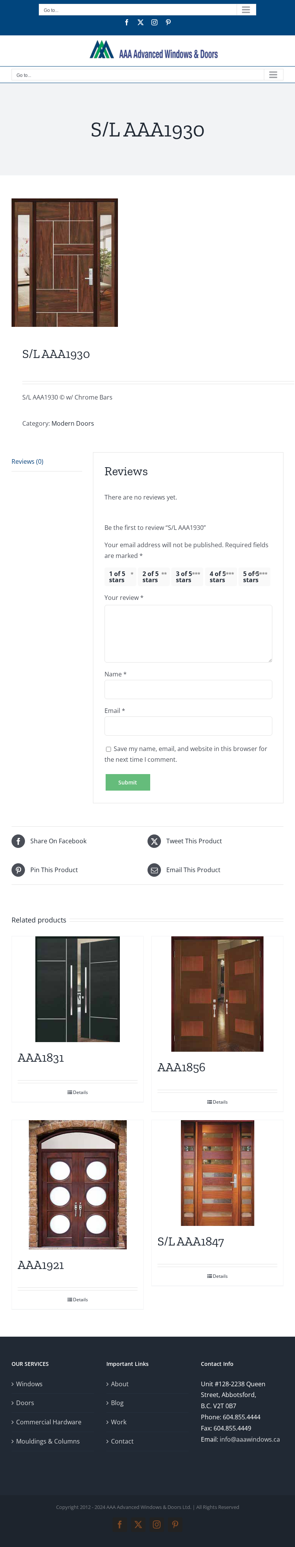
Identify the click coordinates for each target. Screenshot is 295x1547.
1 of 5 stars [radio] (117, 577)
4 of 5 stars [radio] (218, 577)
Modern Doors (72, 423)
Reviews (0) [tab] (27, 461)
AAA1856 (181, 1067)
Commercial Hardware (48, 1422)
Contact (122, 1441)
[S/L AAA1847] (217, 1173)
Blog (117, 1403)
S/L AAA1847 (190, 1241)
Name (115, 674)
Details (80, 1092)
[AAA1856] (217, 994)
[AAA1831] (77, 989)
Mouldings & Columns (48, 1441)
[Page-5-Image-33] (147, 262)
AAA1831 (41, 1057)
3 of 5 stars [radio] (184, 577)
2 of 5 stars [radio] (151, 577)
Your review (124, 597)
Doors (25, 1403)
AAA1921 (41, 1264)
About (120, 1384)
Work (118, 1422)
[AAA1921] (77, 1184)
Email (114, 710)
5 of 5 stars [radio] (251, 577)
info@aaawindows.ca (250, 1439)
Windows (29, 1384)
